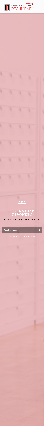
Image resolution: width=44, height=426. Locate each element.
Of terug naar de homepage (22, 236)
